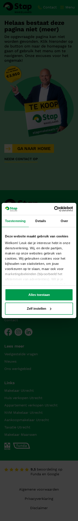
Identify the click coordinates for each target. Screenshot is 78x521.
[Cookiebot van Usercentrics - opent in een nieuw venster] (55, 209)
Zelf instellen (36, 308)
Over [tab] (64, 221)
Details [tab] (40, 221)
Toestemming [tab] (15, 221)
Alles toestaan (39, 295)
